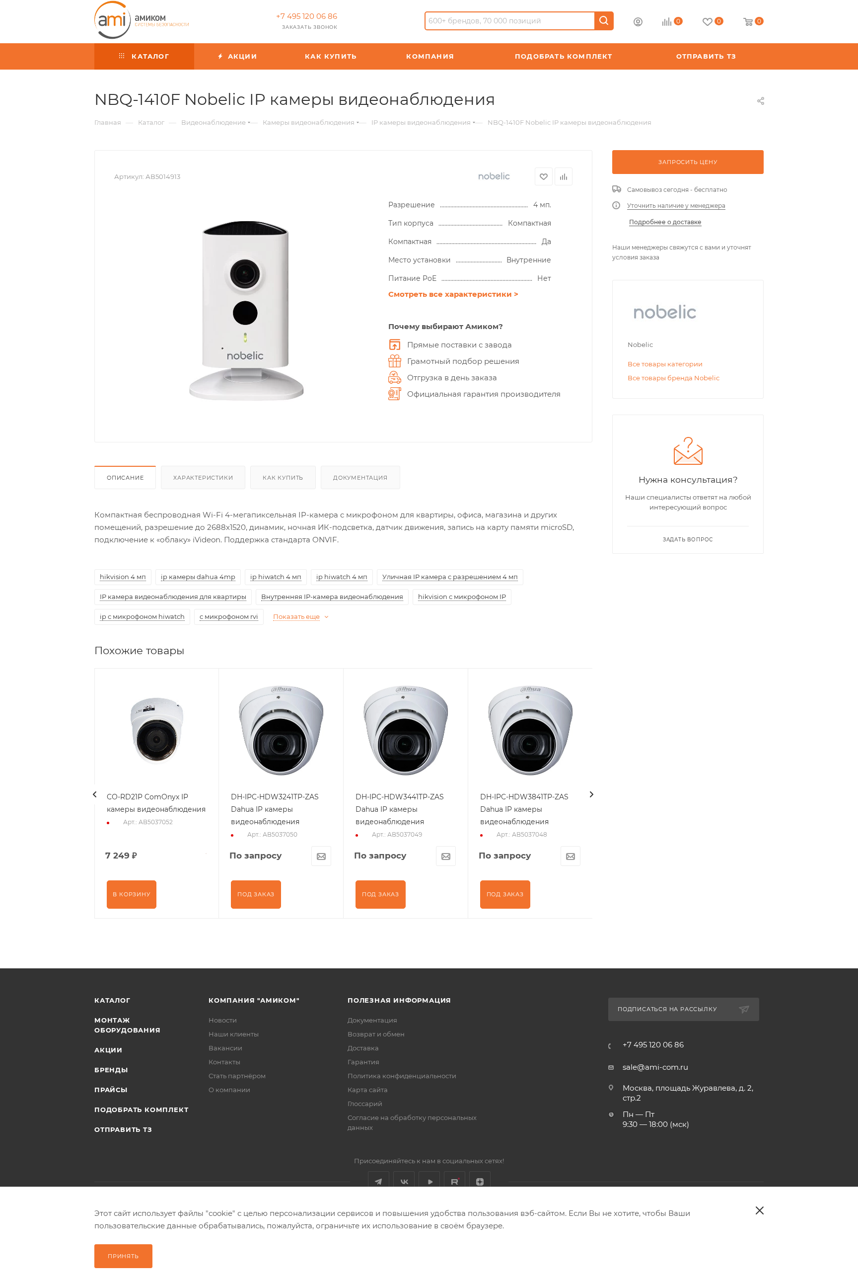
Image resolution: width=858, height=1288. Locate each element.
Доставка (363, 1048)
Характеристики (203, 477)
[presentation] (95, 794)
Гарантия (363, 1062)
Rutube (454, 1182)
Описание (125, 477)
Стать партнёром (237, 1076)
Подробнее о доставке (665, 222)
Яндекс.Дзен (480, 1182)
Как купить (283, 477)
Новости (223, 1020)
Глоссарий (365, 1104)
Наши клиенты (234, 1034)
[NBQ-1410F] (246, 311)
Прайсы (111, 1090)
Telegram (378, 1182)
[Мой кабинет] (638, 23)
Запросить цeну (687, 162)
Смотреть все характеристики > (453, 294)
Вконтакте (404, 1182)
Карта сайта (368, 1090)
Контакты (224, 1062)
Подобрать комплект (141, 1110)
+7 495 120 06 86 (306, 16)
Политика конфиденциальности (402, 1076)
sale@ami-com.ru (655, 1067)
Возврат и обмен (376, 1034)
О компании (229, 1090)
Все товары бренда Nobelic (673, 378)
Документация (360, 477)
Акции (108, 1050)
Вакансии (225, 1048)
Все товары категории (665, 364)
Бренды (111, 1070)
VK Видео (429, 1182)
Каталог (112, 1000)
